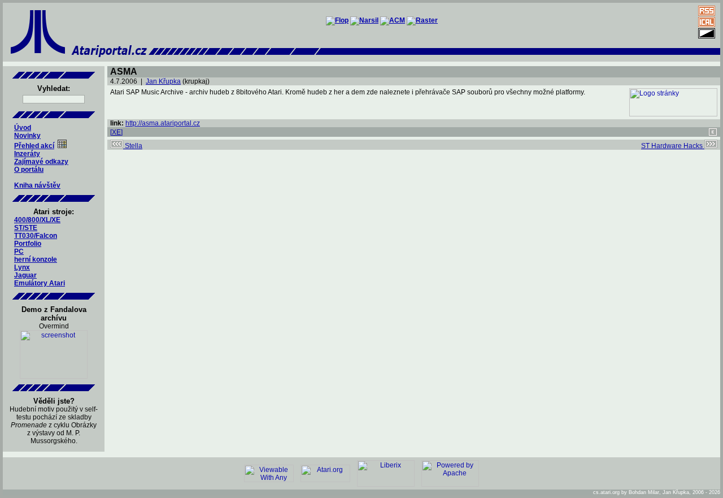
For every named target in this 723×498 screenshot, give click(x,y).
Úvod (22, 128)
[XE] (116, 132)
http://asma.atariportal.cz (162, 123)
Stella (132, 146)
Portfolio (27, 244)
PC (19, 252)
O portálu (28, 170)
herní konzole (35, 259)
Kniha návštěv (37, 185)
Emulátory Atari (39, 283)
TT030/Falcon (35, 236)
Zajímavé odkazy (41, 162)
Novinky (27, 136)
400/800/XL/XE (37, 220)
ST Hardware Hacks (672, 146)
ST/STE (25, 228)
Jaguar (25, 275)
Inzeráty (27, 154)
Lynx (22, 267)
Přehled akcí (34, 146)
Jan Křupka (163, 81)
